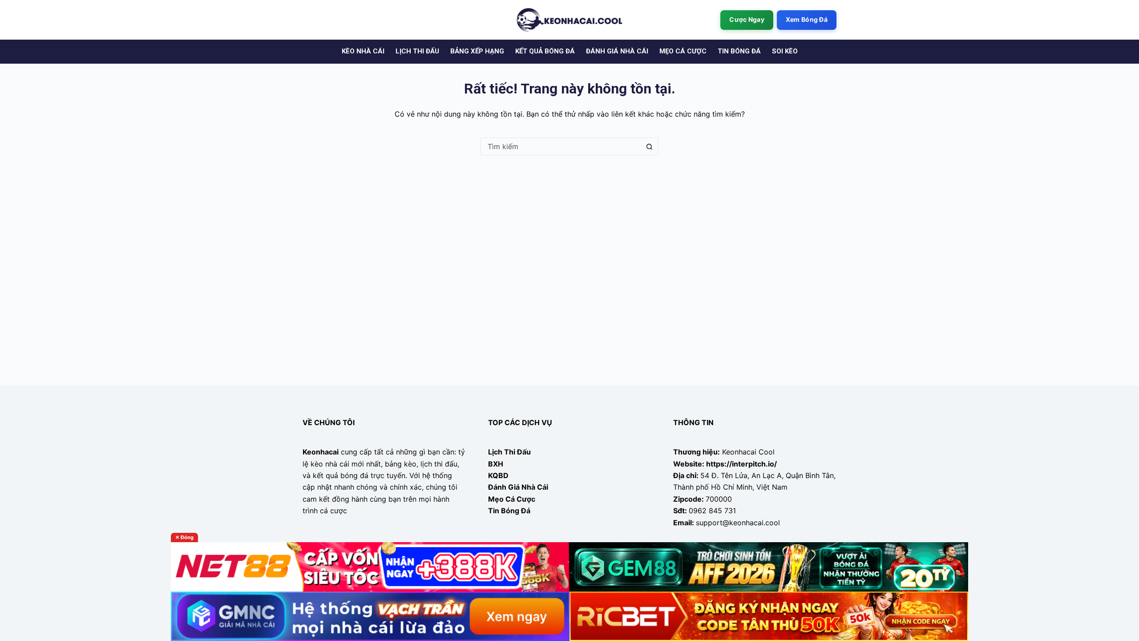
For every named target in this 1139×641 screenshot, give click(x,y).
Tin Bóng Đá (509, 510)
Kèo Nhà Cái (363, 51)
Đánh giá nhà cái (617, 51)
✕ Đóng (184, 537)
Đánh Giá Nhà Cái (518, 487)
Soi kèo (785, 51)
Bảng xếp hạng (477, 51)
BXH (495, 463)
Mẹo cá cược (683, 51)
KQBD (498, 475)
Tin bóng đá (739, 51)
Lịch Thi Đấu (509, 451)
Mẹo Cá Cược (511, 499)
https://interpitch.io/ (741, 463)
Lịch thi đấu (417, 51)
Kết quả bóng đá (545, 51)
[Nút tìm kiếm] (649, 146)
